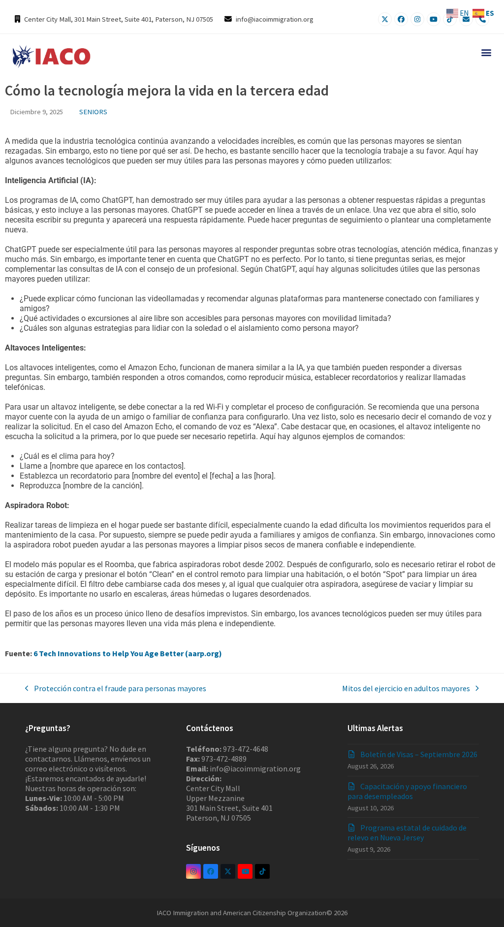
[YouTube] (434, 19)
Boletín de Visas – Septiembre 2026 (418, 754)
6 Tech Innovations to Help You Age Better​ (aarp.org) (127, 653)
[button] (486, 52)
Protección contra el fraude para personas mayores (115, 688)
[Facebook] (401, 19)
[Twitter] (385, 19)
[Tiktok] (450, 19)
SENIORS (93, 111)
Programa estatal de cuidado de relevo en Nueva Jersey (407, 832)
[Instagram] (417, 19)
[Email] (466, 19)
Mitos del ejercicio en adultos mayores (406, 688)
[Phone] (482, 19)
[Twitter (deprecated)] (227, 871)
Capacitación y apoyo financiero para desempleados (407, 791)
